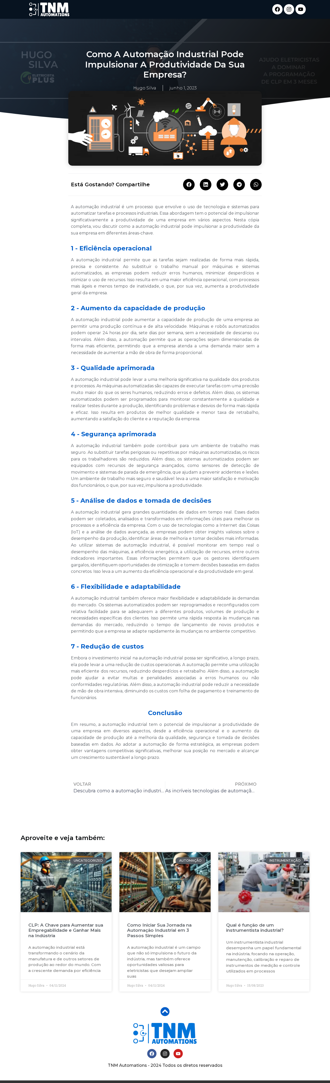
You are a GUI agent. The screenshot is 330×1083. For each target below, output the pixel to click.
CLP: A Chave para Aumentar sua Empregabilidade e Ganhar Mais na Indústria (65, 930)
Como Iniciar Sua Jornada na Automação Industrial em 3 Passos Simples (159, 930)
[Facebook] (277, 9)
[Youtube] (300, 9)
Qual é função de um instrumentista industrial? (255, 927)
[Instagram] (289, 9)
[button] (189, 184)
